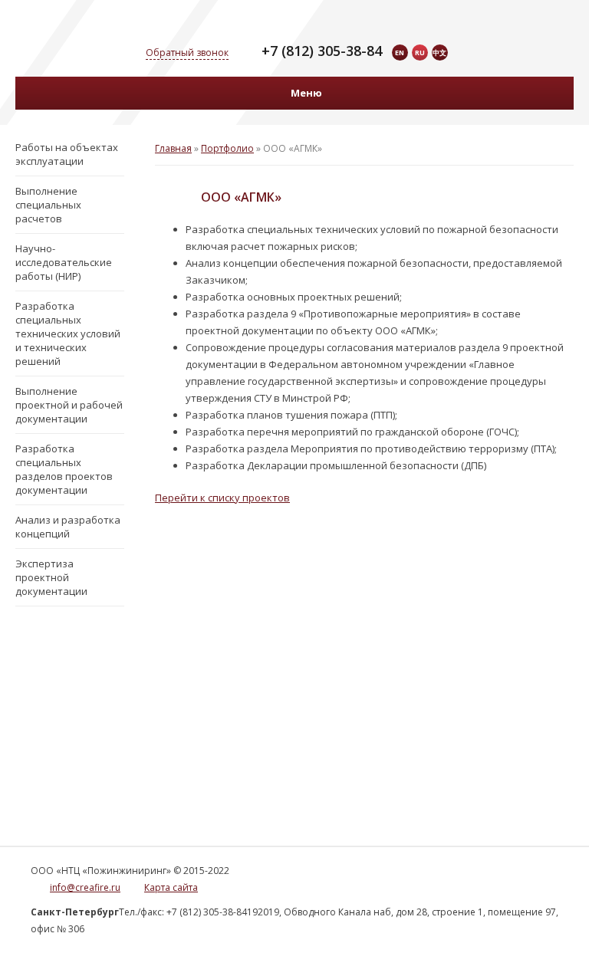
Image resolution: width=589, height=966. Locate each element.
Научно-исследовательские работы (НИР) (63, 262)
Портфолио (227, 148)
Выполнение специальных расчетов (48, 204)
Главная (173, 148)
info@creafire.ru (85, 887)
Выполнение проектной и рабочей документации (69, 405)
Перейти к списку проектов (222, 497)
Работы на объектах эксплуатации (66, 154)
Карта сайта (171, 887)
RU (420, 53)
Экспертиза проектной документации (51, 577)
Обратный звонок (187, 52)
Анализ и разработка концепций (67, 526)
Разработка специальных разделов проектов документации (64, 469)
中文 (439, 53)
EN (399, 53)
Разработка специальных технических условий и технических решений (67, 333)
